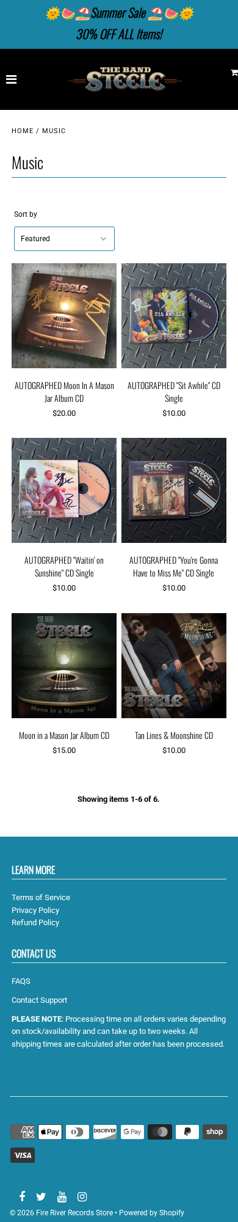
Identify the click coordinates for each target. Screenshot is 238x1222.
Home (23, 131)
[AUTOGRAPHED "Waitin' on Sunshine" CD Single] (64, 491)
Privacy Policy (35, 910)
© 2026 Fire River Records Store (61, 1213)
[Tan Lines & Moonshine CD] (173, 666)
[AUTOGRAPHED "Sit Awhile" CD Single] (173, 316)
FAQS (21, 981)
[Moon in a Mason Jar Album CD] (64, 666)
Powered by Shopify (151, 1213)
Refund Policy (35, 922)
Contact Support (39, 1000)
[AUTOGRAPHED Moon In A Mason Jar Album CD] (64, 316)
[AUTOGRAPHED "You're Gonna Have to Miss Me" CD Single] (173, 491)
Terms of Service (41, 897)
